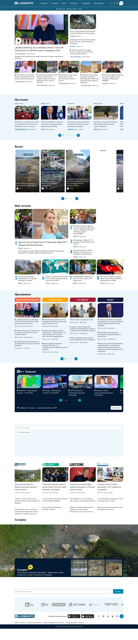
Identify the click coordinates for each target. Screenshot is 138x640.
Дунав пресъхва (60, 8)
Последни (44, 3)
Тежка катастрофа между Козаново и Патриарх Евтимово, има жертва (82, 32)
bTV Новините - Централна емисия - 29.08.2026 (77, 392)
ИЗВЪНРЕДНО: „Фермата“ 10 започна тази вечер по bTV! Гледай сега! (83, 278)
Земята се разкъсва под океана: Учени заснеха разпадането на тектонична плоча (57, 278)
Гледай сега (117, 408)
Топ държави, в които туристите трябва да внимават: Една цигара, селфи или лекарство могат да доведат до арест (26, 511)
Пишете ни (81, 622)
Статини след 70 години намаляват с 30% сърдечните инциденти (109, 487)
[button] (59, 135)
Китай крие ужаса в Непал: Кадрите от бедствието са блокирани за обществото (83, 252)
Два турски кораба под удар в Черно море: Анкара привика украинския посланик (110, 278)
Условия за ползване (71, 622)
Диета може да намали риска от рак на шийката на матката (109, 508)
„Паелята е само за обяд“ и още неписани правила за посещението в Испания (27, 501)
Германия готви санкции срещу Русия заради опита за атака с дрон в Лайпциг (105, 124)
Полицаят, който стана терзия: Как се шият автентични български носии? (67, 78)
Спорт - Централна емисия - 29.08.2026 (52, 391)
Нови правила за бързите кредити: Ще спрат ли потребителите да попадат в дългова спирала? (55, 346)
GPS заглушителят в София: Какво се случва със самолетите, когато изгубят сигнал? (81, 52)
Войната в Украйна (72, 8)
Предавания (86, 3)
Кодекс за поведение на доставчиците (53, 622)
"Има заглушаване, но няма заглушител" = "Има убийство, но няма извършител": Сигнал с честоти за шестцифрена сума (53, 333)
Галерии (20, 520)
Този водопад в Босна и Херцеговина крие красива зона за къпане (26, 487)
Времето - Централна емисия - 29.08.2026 (27, 391)
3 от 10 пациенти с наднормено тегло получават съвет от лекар (110, 500)
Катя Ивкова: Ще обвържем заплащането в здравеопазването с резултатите (110, 334)
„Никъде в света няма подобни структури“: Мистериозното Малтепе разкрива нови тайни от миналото (89, 78)
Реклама (22, 622)
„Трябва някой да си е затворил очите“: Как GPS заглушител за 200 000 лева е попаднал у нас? (39, 49)
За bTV (17, 622)
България (54, 3)
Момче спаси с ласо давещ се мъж (81, 320)
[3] (114, 3)
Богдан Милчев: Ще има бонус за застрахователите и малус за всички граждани (25, 77)
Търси (118, 591)
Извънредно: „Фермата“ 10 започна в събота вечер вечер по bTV (83, 242)
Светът (64, 3)
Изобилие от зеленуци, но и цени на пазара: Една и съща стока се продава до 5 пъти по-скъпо (27, 124)
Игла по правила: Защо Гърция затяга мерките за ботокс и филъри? (82, 339)
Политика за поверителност (34, 622)
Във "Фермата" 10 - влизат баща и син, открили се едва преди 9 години (82, 500)
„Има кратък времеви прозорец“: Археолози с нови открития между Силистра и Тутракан (40, 573)
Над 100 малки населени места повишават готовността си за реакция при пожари (78, 124)
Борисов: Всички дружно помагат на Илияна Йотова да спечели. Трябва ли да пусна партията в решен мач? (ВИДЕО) (84, 229)
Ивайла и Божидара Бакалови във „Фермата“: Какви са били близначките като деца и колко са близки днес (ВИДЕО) (81, 509)
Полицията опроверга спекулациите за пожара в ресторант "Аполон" (27, 278)
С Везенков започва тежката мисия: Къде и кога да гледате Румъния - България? (83, 41)
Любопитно (74, 3)
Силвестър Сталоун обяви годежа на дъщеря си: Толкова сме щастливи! (82, 487)
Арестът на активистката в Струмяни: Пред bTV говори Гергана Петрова (42, 243)
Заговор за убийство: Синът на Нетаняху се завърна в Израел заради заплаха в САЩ (52, 124)
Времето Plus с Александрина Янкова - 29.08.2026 (104, 392)
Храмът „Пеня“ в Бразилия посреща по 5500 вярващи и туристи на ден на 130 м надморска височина (82, 329)
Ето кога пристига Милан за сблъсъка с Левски (52, 508)
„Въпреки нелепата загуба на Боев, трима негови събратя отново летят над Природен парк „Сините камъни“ (47, 78)
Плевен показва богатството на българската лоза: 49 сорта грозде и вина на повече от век (54, 321)
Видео (80, 8)
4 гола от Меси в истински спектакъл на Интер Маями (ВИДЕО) (55, 500)
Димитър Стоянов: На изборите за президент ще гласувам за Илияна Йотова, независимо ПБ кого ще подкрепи (110, 322)
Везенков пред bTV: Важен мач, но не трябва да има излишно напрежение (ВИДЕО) (112, 78)
